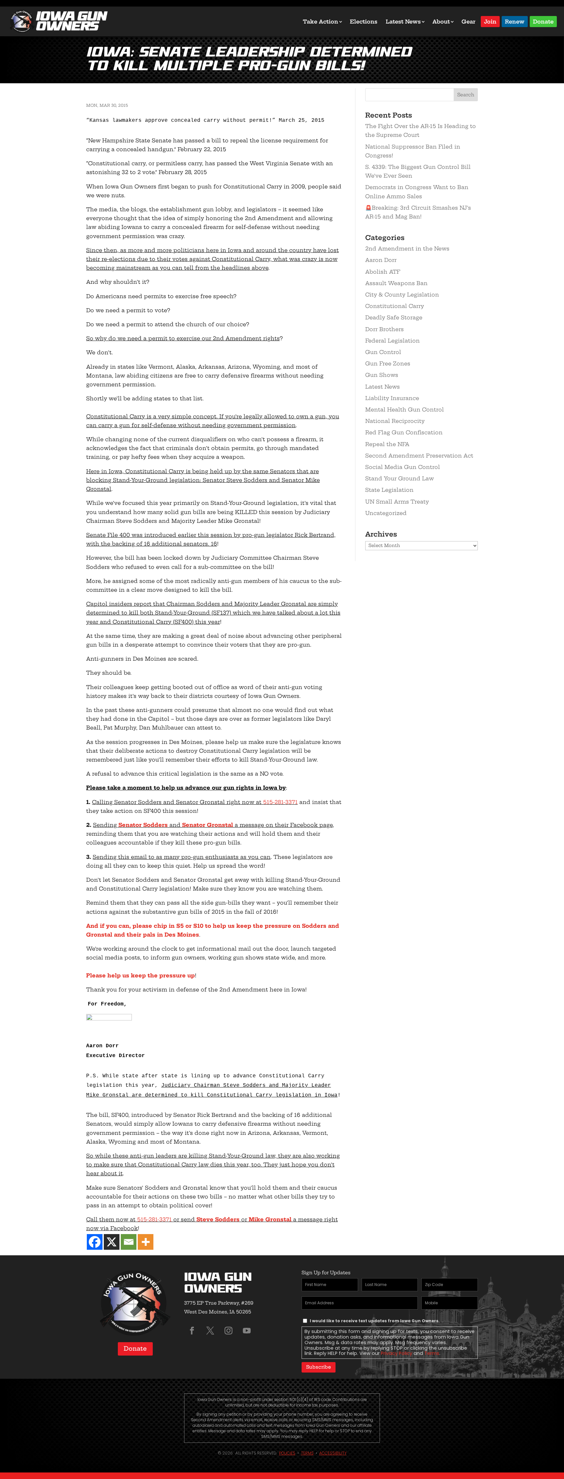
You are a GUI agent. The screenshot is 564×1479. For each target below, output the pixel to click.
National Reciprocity (395, 421)
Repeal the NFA (387, 444)
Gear (469, 21)
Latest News (403, 21)
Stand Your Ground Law (399, 478)
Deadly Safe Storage (393, 317)
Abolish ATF (382, 271)
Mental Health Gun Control (404, 409)
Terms (431, 1353)
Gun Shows (381, 375)
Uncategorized (386, 513)
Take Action (320, 21)
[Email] (128, 1242)
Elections (363, 21)
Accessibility (333, 1453)
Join (490, 21)
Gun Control (383, 352)
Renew (515, 21)
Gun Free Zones (387, 363)
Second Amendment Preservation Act (419, 455)
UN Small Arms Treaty (397, 501)
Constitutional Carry (394, 306)
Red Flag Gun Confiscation (404, 432)
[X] (111, 1242)
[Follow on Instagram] (228, 1331)
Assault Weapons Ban (396, 283)
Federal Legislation (392, 340)
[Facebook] (94, 1242)
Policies (287, 1453)
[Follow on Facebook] (192, 1331)
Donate (543, 21)
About (441, 21)
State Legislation (389, 490)
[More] (145, 1242)
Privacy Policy (396, 1353)
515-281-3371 (280, 802)
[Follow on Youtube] (247, 1331)
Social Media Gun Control (402, 467)
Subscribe (318, 1367)
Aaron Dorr (381, 260)
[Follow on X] (210, 1331)
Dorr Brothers (384, 329)
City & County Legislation (402, 294)
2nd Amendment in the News (407, 248)
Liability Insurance (392, 398)
